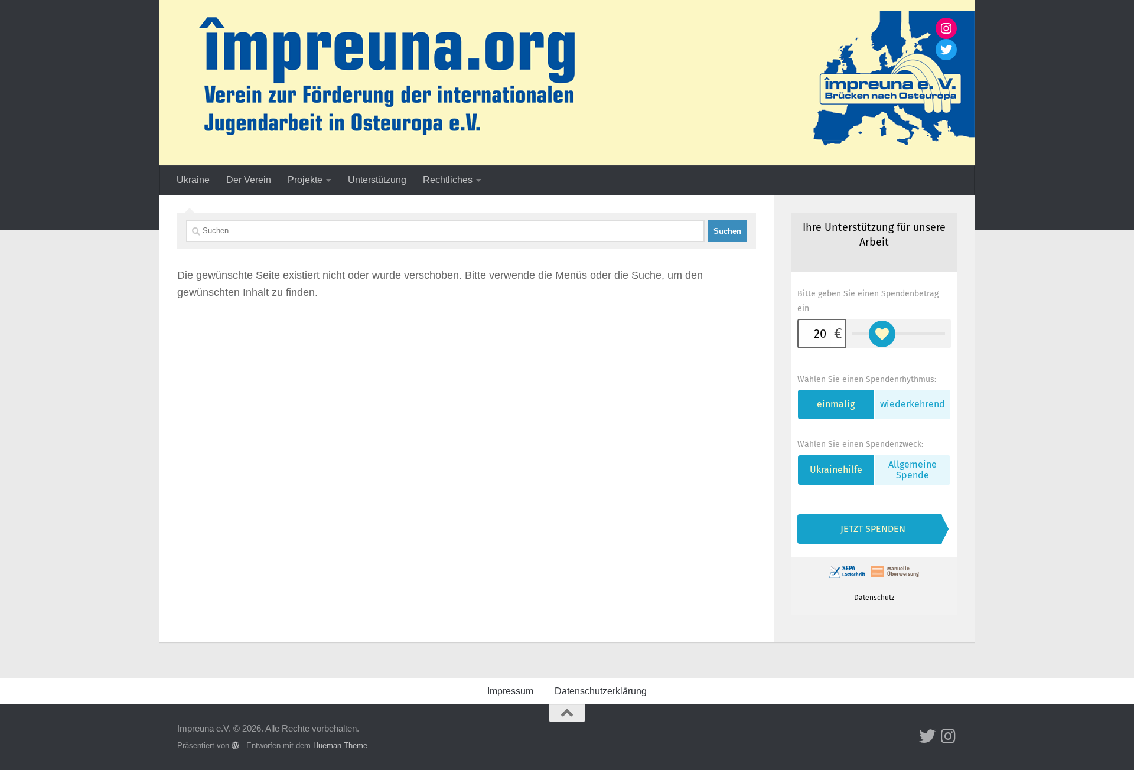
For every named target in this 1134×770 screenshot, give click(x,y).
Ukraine (193, 180)
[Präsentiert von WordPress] (235, 745)
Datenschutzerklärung (601, 691)
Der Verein (248, 180)
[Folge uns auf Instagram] (948, 736)
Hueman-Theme (340, 745)
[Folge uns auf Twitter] (927, 736)
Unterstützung (377, 180)
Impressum (510, 691)
